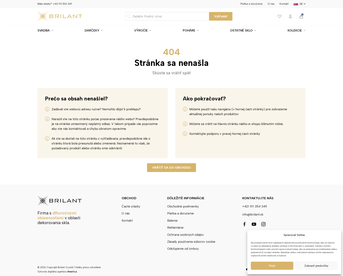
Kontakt (284, 3)
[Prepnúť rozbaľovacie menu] (52, 30)
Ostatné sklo (241, 30)
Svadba (44, 30)
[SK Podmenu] (304, 4)
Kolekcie (295, 30)
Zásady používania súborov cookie (191, 241)
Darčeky (92, 30)
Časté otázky (131, 206)
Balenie (172, 220)
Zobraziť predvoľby (316, 265)
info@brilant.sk (252, 214)
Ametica (72, 271)
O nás (271, 3)
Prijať (272, 265)
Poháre (189, 30)
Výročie (141, 30)
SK (301, 4)
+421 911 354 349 (62, 4)
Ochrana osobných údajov (185, 234)
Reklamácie (175, 227)
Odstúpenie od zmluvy (183, 248)
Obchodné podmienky (183, 206)
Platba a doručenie (251, 3)
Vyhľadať (220, 16)
